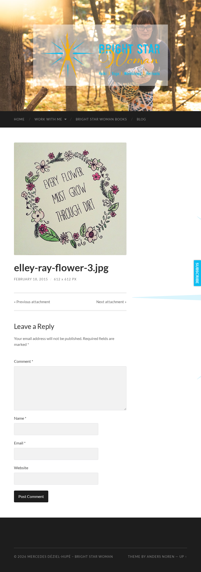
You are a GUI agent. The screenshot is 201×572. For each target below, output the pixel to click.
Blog (141, 119)
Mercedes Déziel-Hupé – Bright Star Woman (70, 557)
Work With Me (48, 119)
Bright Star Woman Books (101, 119)
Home (19, 119)
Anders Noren (161, 557)
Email (19, 443)
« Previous (32, 301)
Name (20, 418)
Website (21, 467)
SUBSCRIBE (197, 273)
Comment (23, 361)
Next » (111, 301)
